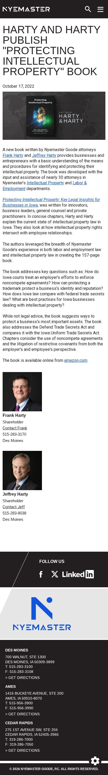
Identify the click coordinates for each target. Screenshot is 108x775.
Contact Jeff (14, 507)
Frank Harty (13, 155)
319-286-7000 (21, 739)
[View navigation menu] (101, 9)
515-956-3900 (21, 703)
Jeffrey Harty (44, 155)
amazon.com (75, 360)
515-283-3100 (21, 667)
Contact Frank (15, 428)
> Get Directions (22, 678)
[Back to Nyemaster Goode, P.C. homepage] (26, 9)
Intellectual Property (45, 182)
